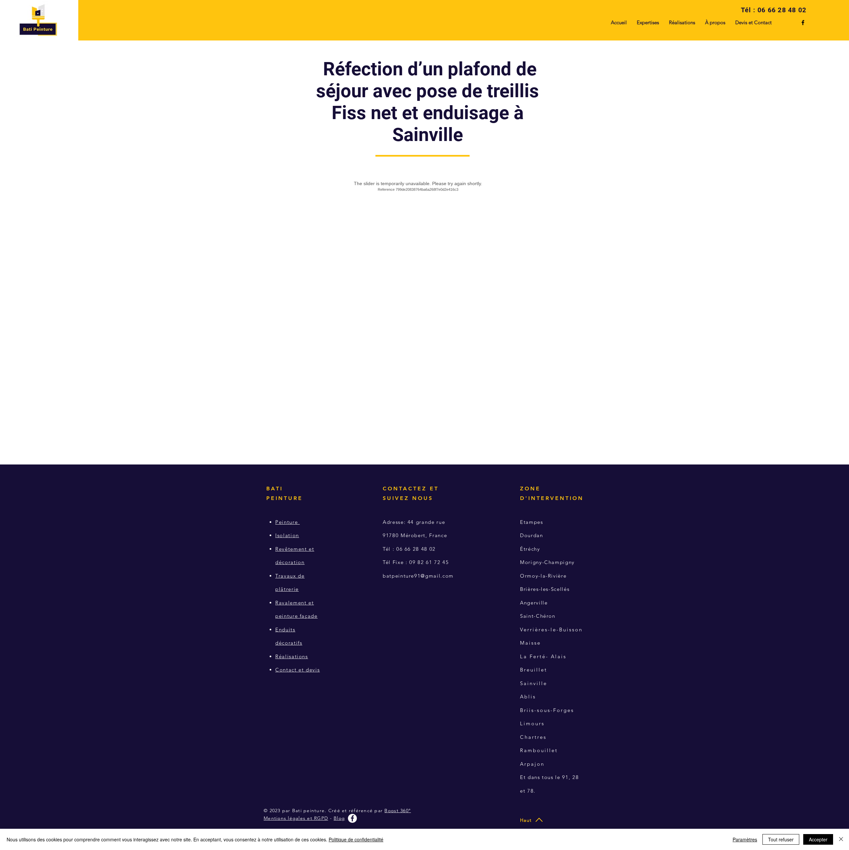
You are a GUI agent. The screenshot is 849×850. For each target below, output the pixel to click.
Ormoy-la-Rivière (543, 576)
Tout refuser (781, 839)
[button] (715, 22)
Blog (339, 818)
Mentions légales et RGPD (296, 818)
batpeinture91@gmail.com (418, 576)
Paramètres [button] (745, 839)
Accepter (818, 839)
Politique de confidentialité (356, 839)
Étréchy (530, 549)
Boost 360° (397, 811)
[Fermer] (841, 839)
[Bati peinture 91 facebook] (803, 22)
